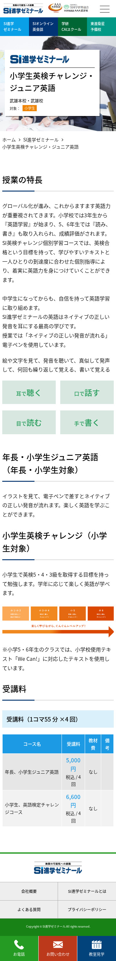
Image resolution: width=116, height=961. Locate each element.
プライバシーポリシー (87, 909)
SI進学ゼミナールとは (87, 891)
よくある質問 (29, 909)
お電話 (19, 954)
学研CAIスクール (71, 26)
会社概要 (29, 891)
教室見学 (96, 954)
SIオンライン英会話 (43, 26)
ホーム (9, 139)
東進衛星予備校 (98, 26)
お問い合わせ (58, 954)
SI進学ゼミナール (41, 139)
